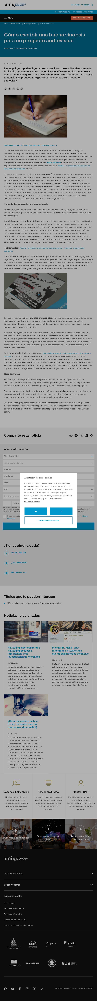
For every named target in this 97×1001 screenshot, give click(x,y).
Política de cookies (32, 502)
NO (36, 511)
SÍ (61, 511)
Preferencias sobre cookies (48, 520)
